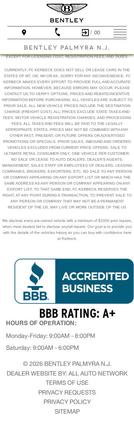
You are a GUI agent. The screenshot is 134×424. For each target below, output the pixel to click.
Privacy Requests (67, 392)
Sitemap (67, 411)
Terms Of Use (67, 382)
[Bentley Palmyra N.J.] (67, 13)
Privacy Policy (67, 401)
